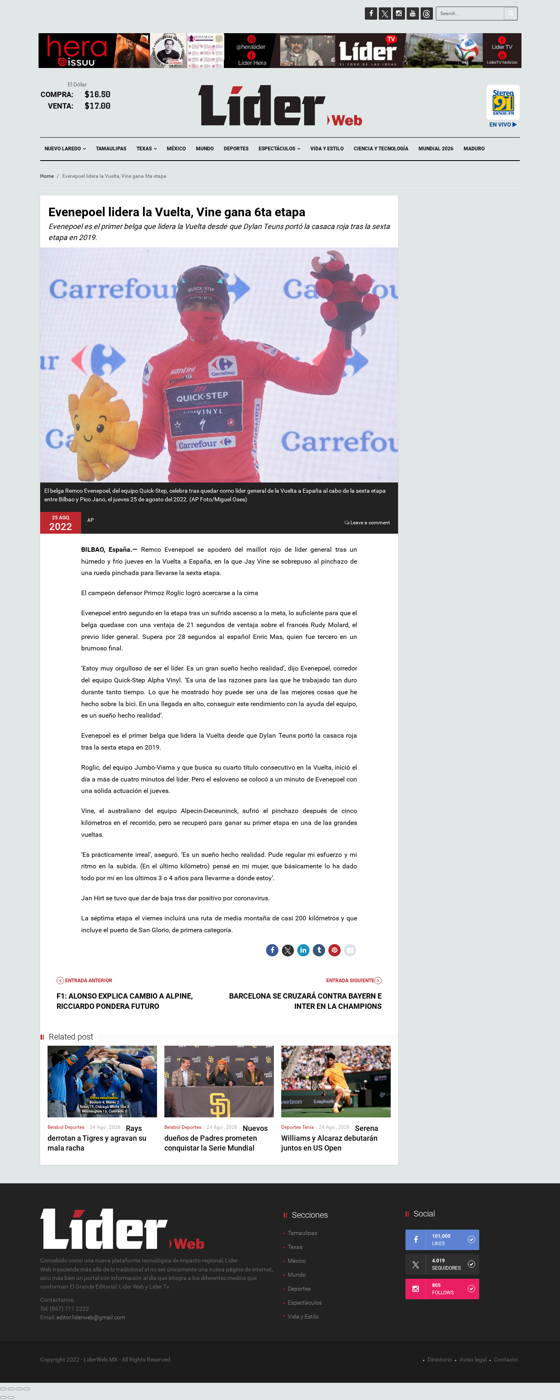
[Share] (11, 1389)
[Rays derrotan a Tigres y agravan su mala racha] (102, 1081)
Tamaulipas (111, 149)
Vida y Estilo (327, 149)
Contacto (506, 1359)
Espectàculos (305, 1302)
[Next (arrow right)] (11, 1397)
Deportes (236, 149)
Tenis (308, 1127)
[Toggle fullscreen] (19, 1389)
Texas (145, 149)
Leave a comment (370, 523)
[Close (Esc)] (3, 1389)
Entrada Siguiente (350, 980)
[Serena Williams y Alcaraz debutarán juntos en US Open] (336, 1081)
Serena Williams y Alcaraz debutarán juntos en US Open (329, 1138)
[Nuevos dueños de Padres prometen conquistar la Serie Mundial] (219, 1081)
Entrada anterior (88, 980)
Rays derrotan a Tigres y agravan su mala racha (97, 1138)
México (176, 149)
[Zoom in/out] (26, 1389)
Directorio (440, 1359)
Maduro (474, 149)
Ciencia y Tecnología (381, 149)
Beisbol (56, 1127)
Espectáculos (277, 149)
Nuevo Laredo (63, 149)
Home (47, 176)
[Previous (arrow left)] (3, 1397)
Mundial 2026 (436, 149)
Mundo (205, 149)
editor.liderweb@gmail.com (91, 1317)
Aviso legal (473, 1359)
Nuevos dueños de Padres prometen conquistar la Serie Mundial (216, 1138)
